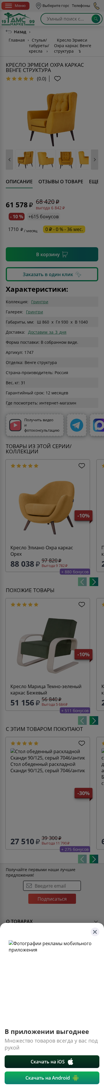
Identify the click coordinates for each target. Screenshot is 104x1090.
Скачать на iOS (48, 1061)
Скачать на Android (47, 1078)
